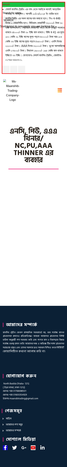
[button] (59, 91)
